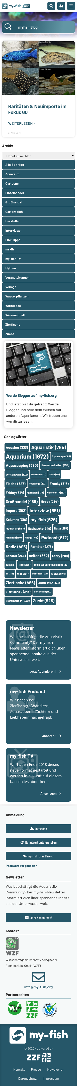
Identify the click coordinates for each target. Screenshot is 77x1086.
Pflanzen (14, 537)
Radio (16, 546)
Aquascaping (22, 465)
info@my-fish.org (38, 987)
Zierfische (20, 582)
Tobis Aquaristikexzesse (51, 564)
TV (10, 573)
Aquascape (61, 456)
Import (16, 510)
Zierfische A (49, 582)
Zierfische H (42, 591)
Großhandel (22, 501)
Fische (15, 483)
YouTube (58, 573)
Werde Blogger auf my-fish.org (31, 395)
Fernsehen (38, 474)
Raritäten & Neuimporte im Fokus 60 (37, 109)
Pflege (31, 537)
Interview (45, 510)
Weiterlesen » (22, 123)
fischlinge (37, 483)
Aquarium (27, 456)
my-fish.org (15, 528)
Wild (23, 573)
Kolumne (16, 519)
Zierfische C (18, 591)
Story (60, 556)
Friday (15, 492)
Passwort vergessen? (21, 865)
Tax (10, 564)
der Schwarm (17, 474)
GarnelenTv (56, 492)
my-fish (43, 519)
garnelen (35, 492)
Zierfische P (18, 600)
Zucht (43, 600)
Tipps (24, 564)
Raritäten (41, 547)
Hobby (49, 501)
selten (39, 555)
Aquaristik (48, 447)
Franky (59, 483)
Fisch (54, 474)
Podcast (54, 537)
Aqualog (17, 447)
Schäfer (16, 556)
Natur (61, 528)
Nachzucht (39, 528)
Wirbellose (40, 573)
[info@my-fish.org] (38, 977)
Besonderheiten (55, 465)
